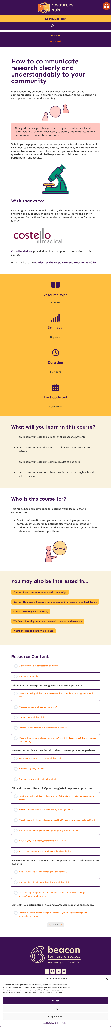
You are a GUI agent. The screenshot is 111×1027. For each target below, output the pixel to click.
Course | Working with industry (30, 611)
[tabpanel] (55, 347)
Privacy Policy (60, 1023)
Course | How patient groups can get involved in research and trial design (55, 601)
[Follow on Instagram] (52, 971)
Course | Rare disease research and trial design (39, 592)
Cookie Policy (48, 1023)
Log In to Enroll (55, 41)
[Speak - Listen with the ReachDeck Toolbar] (106, 6)
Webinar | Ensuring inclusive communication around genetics (47, 621)
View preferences (55, 1016)
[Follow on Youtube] (64, 971)
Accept (55, 1000)
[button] (106, 978)
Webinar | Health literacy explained (33, 630)
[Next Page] (61, 924)
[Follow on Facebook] (47, 971)
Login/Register (55, 18)
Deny (55, 1008)
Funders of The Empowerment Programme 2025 (65, 262)
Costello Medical (22, 251)
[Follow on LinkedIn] (58, 971)
